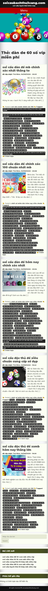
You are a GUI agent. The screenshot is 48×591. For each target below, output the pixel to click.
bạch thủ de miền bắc (34, 400)
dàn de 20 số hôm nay (32, 121)
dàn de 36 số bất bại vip (11, 126)
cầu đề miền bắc (8, 412)
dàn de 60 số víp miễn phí (12, 135)
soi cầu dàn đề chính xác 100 (25, 252)
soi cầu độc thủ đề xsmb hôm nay (23, 527)
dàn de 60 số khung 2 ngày (29, 133)
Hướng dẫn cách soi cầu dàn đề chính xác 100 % (19, 245)
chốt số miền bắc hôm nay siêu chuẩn (26, 203)
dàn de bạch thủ (20, 138)
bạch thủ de (21, 400)
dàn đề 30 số (19, 143)
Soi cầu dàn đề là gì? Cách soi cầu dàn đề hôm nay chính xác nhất (22, 341)
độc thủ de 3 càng (37, 429)
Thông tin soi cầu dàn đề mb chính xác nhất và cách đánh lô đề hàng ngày (24, 153)
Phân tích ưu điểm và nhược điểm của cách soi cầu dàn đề (23, 250)
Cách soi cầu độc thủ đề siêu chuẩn (15, 409)
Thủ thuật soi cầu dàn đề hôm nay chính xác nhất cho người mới (24, 347)
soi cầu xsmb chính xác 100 (22, 107)
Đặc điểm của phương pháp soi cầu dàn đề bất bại (20, 243)
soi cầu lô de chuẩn (10, 438)
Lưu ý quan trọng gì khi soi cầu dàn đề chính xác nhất (21, 335)
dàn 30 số (27, 118)
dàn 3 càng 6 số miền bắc (13, 118)
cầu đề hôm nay (35, 409)
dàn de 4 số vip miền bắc (28, 128)
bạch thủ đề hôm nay (10, 404)
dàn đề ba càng (8, 148)
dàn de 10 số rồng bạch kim (12, 121)
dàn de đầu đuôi (34, 138)
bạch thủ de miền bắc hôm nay (13, 402)
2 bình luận (9, 156)
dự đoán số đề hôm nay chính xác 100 (16, 429)
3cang (12, 400)
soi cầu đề (6, 436)
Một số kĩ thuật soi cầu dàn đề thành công (17, 248)
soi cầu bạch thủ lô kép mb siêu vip (19, 567)
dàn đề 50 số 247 (19, 145)
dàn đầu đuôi (7, 140)
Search (5, 541)
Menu (24, 10)
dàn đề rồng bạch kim (23, 148)
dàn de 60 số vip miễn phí (33, 135)
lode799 (19, 431)
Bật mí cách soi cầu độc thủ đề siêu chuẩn (17, 407)
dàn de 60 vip (8, 138)
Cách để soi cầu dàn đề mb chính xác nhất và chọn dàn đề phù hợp (23, 115)
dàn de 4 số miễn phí (10, 128)
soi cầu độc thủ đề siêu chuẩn (22, 436)
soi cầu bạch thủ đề (21, 434)
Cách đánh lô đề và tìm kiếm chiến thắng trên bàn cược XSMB (22, 109)
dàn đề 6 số (31, 145)
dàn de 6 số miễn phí (10, 133)
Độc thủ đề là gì (8, 431)
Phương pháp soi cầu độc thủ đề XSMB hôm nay (19, 522)
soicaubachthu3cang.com (24, 3)
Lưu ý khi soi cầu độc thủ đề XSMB (15, 520)
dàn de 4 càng (27, 126)
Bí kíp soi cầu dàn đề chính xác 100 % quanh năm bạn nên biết (23, 208)
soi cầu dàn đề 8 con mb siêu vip (18, 564)
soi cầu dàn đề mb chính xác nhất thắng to (21, 69)
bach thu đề (31, 402)
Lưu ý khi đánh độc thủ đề (33, 431)
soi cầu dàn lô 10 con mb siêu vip (18, 559)
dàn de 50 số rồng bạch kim (13, 131)
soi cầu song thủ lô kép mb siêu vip (19, 562)
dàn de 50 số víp (30, 131)
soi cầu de (34, 434)
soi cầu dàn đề (39, 148)
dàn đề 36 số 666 (32, 143)
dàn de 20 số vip (38, 123)
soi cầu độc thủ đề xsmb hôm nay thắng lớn (21, 448)
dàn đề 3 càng (8, 143)
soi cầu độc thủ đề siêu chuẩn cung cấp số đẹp (20, 359)
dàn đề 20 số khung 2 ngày (23, 140)
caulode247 (21, 412)
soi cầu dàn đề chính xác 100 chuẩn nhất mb (21, 165)
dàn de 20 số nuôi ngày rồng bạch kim (16, 123)
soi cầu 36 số (7, 434)
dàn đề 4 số (7, 145)
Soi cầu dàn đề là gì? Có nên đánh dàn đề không (21, 344)
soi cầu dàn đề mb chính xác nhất (14, 150)
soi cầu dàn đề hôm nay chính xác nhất (20, 263)
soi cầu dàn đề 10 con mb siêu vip (18, 557)
